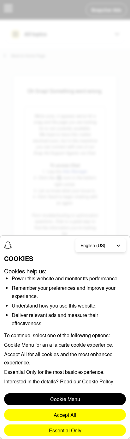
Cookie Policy (97, 381)
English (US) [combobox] (92, 245)
